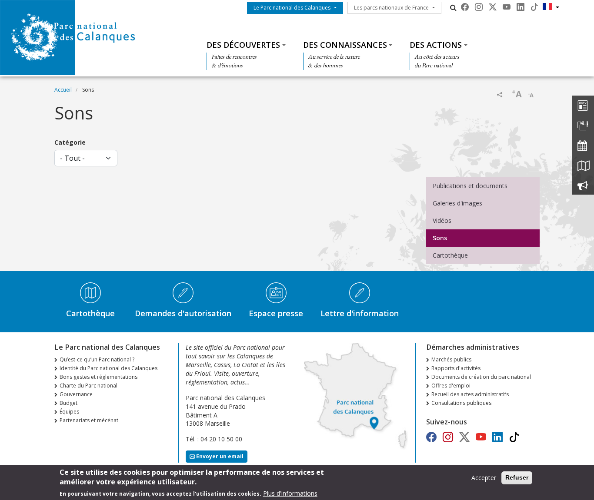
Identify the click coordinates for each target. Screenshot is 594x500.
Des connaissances (345, 45)
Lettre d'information (359, 313)
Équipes (69, 411)
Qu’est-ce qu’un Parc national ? (97, 359)
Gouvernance (76, 394)
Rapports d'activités (456, 368)
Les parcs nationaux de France (391, 7)
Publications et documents (470, 186)
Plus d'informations (290, 493)
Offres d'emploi (451, 385)
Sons (440, 238)
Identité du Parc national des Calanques (108, 368)
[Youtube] (507, 7)
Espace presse (276, 313)
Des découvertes (243, 45)
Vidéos (442, 220)
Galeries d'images (457, 203)
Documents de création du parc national (481, 377)
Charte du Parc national (88, 385)
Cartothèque (450, 255)
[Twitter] (493, 7)
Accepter (483, 478)
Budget (68, 403)
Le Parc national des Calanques (292, 7)
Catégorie (70, 142)
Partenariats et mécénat (89, 420)
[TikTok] (534, 7)
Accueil (63, 89)
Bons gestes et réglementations (98, 377)
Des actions (436, 45)
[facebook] (465, 7)
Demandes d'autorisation (183, 313)
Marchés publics (451, 359)
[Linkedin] (520, 7)
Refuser (516, 477)
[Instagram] (479, 7)
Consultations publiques (461, 403)
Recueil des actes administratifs (470, 394)
